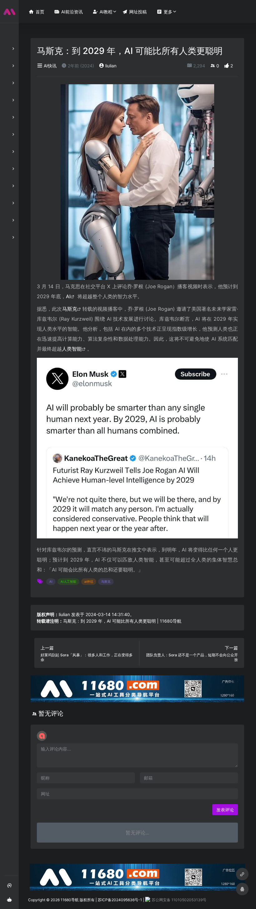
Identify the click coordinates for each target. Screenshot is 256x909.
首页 (36, 11)
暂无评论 (50, 713)
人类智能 (72, 349)
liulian (110, 65)
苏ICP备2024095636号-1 (120, 899)
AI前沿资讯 (68, 11)
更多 (164, 11)
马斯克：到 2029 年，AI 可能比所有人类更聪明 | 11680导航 (122, 621)
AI (68, 296)
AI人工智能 (68, 581)
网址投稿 (134, 11)
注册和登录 (11, 887)
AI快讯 (49, 65)
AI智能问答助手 (11, 902)
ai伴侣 (88, 581)
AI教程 (102, 11)
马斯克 (69, 309)
